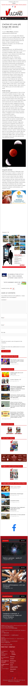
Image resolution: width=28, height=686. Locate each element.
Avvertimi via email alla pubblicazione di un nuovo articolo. (13, 347)
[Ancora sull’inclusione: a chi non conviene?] (14, 570)
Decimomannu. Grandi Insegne (16, 493)
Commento (4, 299)
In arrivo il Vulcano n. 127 (15, 379)
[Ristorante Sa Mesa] (14, 191)
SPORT (11, 665)
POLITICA (12, 663)
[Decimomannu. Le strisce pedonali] (5, 514)
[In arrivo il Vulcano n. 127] (5, 379)
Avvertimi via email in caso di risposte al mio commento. (11, 342)
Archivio (11, 671)
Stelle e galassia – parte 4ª (12, 558)
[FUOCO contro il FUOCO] (5, 486)
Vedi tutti (23, 540)
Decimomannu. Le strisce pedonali (17, 514)
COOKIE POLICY (12, 647)
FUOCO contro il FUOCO (15, 487)
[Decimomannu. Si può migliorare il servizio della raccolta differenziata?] (5, 507)
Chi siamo (12, 651)
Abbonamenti (13, 669)
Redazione (12, 656)
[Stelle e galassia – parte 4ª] (14, 543)
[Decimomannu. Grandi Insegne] (5, 493)
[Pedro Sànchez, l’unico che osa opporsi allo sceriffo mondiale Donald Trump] (5, 359)
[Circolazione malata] (5, 500)
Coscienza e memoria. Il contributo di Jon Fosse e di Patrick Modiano (12, 615)
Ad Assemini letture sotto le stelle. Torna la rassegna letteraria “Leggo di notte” (15, 276)
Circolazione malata (14, 500)
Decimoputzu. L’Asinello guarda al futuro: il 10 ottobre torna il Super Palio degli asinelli (17, 396)
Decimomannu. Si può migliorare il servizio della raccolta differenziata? (17, 509)
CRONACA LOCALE (14, 667)
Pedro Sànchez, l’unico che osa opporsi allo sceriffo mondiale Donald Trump (17, 361)
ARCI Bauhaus (13, 660)
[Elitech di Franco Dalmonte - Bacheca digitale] (14, 235)
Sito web (3, 332)
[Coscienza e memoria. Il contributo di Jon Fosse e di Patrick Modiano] (14, 599)
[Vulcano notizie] (2, 18)
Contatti (12, 658)
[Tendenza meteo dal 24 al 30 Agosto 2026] (5, 372)
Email (3, 325)
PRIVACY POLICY (4, 647)
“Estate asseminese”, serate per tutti (12, 283)
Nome (3, 317)
